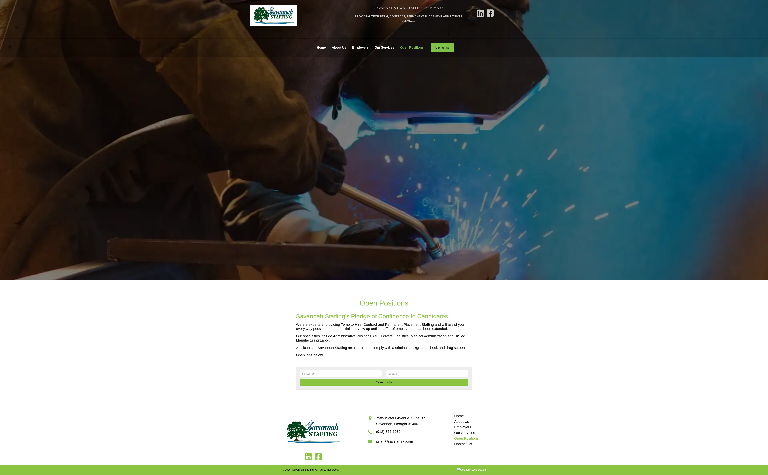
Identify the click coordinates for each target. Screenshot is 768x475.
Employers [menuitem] (462, 427)
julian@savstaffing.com (394, 441)
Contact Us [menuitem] (463, 444)
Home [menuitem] (459, 416)
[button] (480, 13)
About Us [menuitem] (461, 422)
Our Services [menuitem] (464, 433)
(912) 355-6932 (388, 432)
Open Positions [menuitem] (466, 438)
